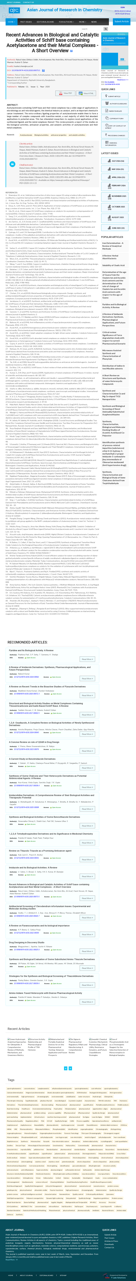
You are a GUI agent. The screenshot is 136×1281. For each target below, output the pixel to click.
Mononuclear (36, 1141)
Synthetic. (19, 1214)
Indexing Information (111, 144)
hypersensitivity (42, 1170)
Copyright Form (116, 119)
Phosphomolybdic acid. (29, 1137)
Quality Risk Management (34, 1186)
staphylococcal (12, 1125)
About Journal (14, 2)
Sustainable (76, 1178)
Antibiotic (96, 1210)
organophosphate (86, 1129)
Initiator (23, 1158)
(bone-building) (29, 1202)
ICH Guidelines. (12, 1206)
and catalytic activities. (77, 135)
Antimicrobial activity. (90, 1141)
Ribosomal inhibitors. (42, 1129)
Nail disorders (67, 1206)
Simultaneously (27, 1182)
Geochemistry (58, 1145)
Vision (38, 1178)
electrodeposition (122, 1158)
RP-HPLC (93, 1202)
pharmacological (56, 1170)
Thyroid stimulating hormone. (28, 1105)
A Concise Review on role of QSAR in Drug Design (34, 742)
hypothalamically (31, 1101)
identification (73, 1129)
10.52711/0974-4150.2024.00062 (26, 677)
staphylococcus (25, 1125)
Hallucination (48, 1178)
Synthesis (24, 1141)
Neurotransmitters (119, 1174)
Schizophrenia (28, 1178)
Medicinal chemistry (43, 1174)
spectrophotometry (81, 1088)
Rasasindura (110, 1149)
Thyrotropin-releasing (15, 1101)
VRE (15, 1129)
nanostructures (99, 1186)
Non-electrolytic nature (60, 1141)
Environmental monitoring (42, 1109)
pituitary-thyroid (46, 1101)
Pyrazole (46, 1141)
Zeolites (10, 1145)
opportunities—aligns (100, 1109)
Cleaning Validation (57, 1182)
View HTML (88, 93)
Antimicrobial (121, 1210)
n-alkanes (117, 1206)
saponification (34, 1153)
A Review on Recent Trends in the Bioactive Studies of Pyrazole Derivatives (47, 686)
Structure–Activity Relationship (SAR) (20, 1174)
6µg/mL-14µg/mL (57, 1202)
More (82, 22)
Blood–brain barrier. (14, 1202)
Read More (87, 659)
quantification (88, 1105)
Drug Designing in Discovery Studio (26, 942)
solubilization (70, 1096)
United (58, 1178)
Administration (12, 1113)
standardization (79, 1149)
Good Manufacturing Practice (77, 1182)
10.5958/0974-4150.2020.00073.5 (26, 70)
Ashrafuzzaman (45, 59)
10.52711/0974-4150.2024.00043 (26, 732)
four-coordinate (119, 1137)
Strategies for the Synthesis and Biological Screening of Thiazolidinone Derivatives (51, 976)
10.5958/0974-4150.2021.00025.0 (26, 950)
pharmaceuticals (74, 1153)
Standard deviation (13, 1210)
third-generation (116, 1092)
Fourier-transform (56, 1190)
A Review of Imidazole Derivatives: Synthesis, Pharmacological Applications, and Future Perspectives (50, 668)
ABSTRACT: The (26, 1206)
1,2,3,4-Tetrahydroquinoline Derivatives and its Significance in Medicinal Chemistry (51, 833)
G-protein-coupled (75, 1101)
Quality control (78, 1194)
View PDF (67, 93)
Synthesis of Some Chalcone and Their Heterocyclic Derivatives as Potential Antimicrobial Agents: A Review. (47, 777)
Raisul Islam (21, 59)
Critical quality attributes (94, 1194)
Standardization (52, 1149)
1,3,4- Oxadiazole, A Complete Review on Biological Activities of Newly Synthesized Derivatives (51, 724)
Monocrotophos (13, 1137)
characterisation (50, 1194)
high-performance (28, 1096)
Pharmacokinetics (26, 1129)
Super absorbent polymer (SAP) (39, 1158)
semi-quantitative (121, 1141)
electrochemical (107, 1158)
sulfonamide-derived (72, 1170)
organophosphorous (14, 1133)
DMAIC (107, 1117)
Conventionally (83, 1145)
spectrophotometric (14, 1088)
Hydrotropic (97, 1096)
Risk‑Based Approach (14, 1186)
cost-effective (96, 1088)
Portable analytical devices (105, 1105)
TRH (115, 1101)
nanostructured (85, 1186)
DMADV (116, 1117)
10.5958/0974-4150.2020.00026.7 (26, 916)
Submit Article (122, 21)
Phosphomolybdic (59, 1129)
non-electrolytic (76, 1137)
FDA (42, 1121)
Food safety (58, 1109)
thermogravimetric (89, 1153)
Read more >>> (122, 80)
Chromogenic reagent (111, 1133)
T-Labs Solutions (118, 1277)
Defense (10, 1214)
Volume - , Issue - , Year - (34, 87)
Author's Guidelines (118, 104)
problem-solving (39, 1113)
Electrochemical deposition (16, 1166)
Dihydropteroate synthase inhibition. (66, 1174)
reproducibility (26, 1149)
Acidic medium (12, 1158)
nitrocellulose (54, 1206)
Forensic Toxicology (71, 1133)
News (94, 22)
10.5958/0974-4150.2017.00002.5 (26, 713)
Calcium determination (15, 1092)
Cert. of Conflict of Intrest (115, 127)
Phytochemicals (54, 1210)
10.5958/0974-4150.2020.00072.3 (26, 694)
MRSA (9, 1129)
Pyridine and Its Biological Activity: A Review (31, 650)
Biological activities (41, 135)
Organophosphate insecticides (50, 1133)
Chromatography (102, 1129)
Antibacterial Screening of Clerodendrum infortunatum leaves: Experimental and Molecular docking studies (49, 907)
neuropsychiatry (104, 1174)
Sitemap (63, 1275)
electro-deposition (83, 1162)
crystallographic (106, 1141)
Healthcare (26, 1109)
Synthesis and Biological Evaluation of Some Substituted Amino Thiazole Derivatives (52, 959)
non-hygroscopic (62, 1137)
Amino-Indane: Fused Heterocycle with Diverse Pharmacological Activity (45, 993)
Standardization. (123, 1149)
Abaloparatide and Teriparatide (76, 1202)
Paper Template (115, 111)
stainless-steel (40, 1162)
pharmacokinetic (52, 1125)
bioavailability (39, 1125)
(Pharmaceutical (69, 1113)
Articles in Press (111, 1241)
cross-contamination (110, 1178)
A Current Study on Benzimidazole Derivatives (32, 759)
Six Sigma (86, 1117)
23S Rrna (124, 1125)
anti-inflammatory (27, 1170)
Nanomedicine (64, 1194)
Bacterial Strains (108, 1210)
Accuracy (102, 1202)
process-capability (54, 1113)
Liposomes (110, 1194)
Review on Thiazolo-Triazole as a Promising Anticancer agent (40, 850)
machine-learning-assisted (56, 1117)
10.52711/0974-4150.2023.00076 (26, 749)
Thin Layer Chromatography (91, 1133)
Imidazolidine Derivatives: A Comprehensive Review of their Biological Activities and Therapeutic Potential (51, 796)
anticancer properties (58, 135)
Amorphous (76, 1141)
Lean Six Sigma (97, 1117)
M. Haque (88, 59)
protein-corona (113, 1186)
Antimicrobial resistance (109, 1125)
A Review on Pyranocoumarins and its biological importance (39, 925)
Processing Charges (116, 135)
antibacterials (116, 1121)
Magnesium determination (35, 1092)
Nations (66, 1178)
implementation (26, 1117)
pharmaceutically (84, 1210)
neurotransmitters (88, 1174)
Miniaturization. (70, 1109)
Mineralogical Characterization (39, 1145)
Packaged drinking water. (98, 1092)
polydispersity (12, 1190)
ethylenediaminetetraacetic (62, 1088)
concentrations (29, 1088)
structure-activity (109, 1166)
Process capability (83, 1121)
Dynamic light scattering (54, 1198)
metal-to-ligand (90, 1137)
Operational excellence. (100, 1121)
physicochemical (70, 1186)
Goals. (97, 1178)
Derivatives (11, 1105)
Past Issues (26, 22)
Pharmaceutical (61, 1105)
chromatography (43, 1096)
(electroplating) (26, 1162)
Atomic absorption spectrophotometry (60, 1092)
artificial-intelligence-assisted (31, 1194)
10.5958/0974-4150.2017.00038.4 (26, 786)
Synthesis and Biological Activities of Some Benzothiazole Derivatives (44, 817)
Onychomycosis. (92, 1206)
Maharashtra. (70, 1145)
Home (11, 22)
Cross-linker (121, 1153)
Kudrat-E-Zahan (21, 62)
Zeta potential (71, 1198)
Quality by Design (61, 1121)
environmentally (13, 1096)
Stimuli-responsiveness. (61, 1158)
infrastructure (39, 1117)
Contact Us (28, 2)
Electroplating (93, 1158)
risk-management (13, 1182)
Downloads (109, 1244)
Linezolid (80, 1125)
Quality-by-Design (98, 1113)
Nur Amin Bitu (58, 59)
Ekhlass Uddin (32, 59)
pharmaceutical (75, 1105)
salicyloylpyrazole (46, 1137)
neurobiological (60, 1101)
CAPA (72, 1121)
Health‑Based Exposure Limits (101, 1182)
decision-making (47, 1105)
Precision (112, 1202)
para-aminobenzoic (79, 1166)
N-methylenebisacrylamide (16, 1153)
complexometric (43, 1088)
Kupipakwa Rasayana (95, 1149)
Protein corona (117, 1198)
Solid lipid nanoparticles (15, 1198)
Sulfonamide (87, 1170)
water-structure (84, 1096)
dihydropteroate (94, 1166)
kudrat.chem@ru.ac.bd (23, 66)
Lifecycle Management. (54, 1186)
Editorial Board (45, 22)
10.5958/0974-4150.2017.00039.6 (26, 983)
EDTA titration (82, 1092)
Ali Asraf (68, 59)
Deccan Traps (20, 1145)
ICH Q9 (49, 1121)
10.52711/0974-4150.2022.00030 (26, 933)
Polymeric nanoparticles (35, 1198)
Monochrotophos (30, 1133)
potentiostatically (68, 1162)
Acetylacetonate (26, 135)
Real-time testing (13, 1109)
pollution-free (39, 1149)
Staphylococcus (12, 1141)
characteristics (90, 1101)
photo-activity (114, 1162)
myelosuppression (67, 1125)
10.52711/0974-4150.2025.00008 (26, 807)
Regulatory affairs (32, 1121)
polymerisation (60, 1153)
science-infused (41, 1182)
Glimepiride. (108, 1096)
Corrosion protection (36, 1166)
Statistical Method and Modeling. (34, 1210)
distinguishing (116, 1129)
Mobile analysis (123, 1105)
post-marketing (12, 1117)
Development (88, 1178)
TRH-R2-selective (104, 1101)
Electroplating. (52, 1166)
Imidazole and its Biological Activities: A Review (33, 867)
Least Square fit (106, 1206)
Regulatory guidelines (101, 1198)
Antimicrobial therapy (102, 1170)
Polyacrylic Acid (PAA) (106, 1153)
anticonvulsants (12, 1170)
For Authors (66, 22)
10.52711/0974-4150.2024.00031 (26, 858)
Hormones (123, 1101)
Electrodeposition (79, 1158)
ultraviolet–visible (41, 1190)
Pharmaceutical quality (15, 1121)
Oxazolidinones (92, 1125)
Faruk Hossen (78, 59)
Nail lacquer (79, 1206)
